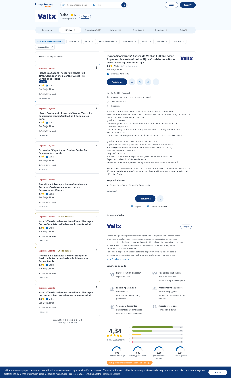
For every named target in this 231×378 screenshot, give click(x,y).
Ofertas (70, 30)
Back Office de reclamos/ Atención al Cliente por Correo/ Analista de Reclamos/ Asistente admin (66, 223)
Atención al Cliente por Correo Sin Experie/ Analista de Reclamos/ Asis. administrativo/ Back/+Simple (63, 258)
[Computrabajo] (44, 5)
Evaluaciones (93, 30)
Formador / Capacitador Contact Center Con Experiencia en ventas (63, 152)
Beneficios (161, 30)
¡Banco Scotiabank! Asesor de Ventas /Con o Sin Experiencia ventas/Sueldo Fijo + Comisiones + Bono (65, 116)
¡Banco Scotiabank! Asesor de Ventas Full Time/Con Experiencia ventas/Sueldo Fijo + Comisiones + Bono (63, 75)
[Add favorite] (132, 81)
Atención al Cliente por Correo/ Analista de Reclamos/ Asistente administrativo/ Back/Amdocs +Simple (63, 187)
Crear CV (188, 5)
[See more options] (156, 82)
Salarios (115, 30)
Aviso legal (62, 322)
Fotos (183, 30)
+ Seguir (85, 16)
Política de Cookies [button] (111, 373)
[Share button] (140, 82)
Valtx (51, 85)
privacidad (73, 322)
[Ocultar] (148, 82)
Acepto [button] (218, 372)
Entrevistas (138, 30)
